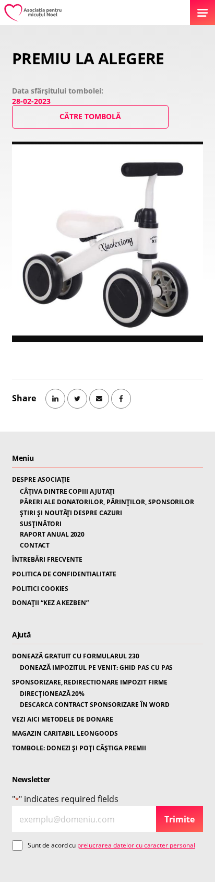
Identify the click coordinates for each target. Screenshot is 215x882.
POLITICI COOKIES (40, 589)
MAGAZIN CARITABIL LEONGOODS (65, 733)
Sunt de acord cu (111, 845)
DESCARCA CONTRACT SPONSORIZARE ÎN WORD (95, 705)
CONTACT (35, 545)
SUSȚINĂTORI (41, 524)
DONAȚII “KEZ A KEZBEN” (50, 603)
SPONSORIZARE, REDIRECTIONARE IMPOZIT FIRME (90, 682)
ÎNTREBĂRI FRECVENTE (47, 559)
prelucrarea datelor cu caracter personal (136, 845)
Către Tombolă (90, 116)
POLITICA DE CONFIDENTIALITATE (64, 574)
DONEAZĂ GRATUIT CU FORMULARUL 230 (75, 656)
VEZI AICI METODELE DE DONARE (62, 719)
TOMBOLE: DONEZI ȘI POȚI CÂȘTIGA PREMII (79, 748)
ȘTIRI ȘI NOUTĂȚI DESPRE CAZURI (71, 513)
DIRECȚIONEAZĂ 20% (52, 694)
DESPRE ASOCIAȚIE (41, 479)
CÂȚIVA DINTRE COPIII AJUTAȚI (67, 492)
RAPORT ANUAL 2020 (52, 534)
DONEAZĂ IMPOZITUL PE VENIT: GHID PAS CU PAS (96, 668)
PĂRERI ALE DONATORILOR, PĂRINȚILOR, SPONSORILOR (107, 502)
